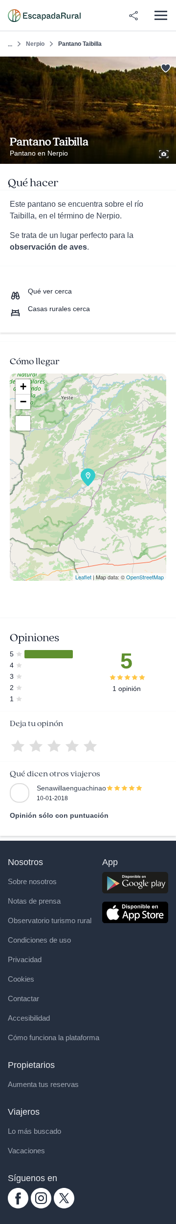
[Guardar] (165, 67)
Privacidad (25, 959)
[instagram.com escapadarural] (41, 1206)
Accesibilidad (29, 1018)
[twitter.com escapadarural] (64, 1206)
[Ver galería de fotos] (164, 153)
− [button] (23, 401)
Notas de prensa (34, 901)
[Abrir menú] (160, 15)
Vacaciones (26, 1150)
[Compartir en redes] (133, 15)
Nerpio (35, 43)
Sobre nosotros (32, 881)
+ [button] (23, 386)
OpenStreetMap (145, 577)
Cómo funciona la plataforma (53, 1037)
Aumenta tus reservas (43, 1084)
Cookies (21, 979)
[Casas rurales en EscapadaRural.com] (44, 15)
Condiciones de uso (39, 940)
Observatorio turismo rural (49, 920)
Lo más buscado (34, 1131)
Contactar (23, 998)
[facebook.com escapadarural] (18, 1206)
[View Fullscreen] (23, 423)
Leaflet (83, 577)
